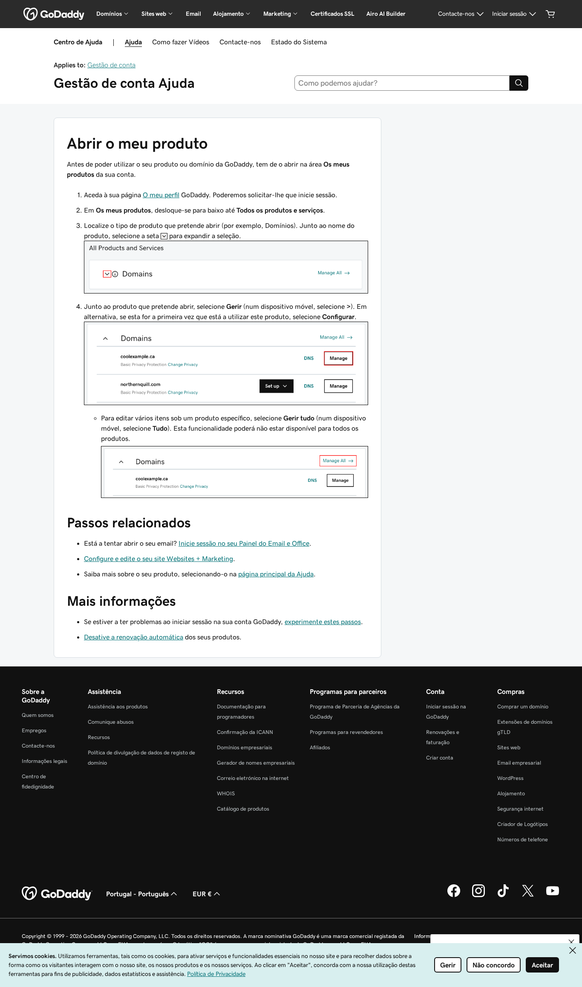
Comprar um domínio (522, 706)
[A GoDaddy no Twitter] (528, 895)
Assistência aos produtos (118, 706)
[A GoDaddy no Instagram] (478, 895)
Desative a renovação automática (133, 636)
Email (193, 14)
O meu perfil (161, 194)
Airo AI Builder (386, 14)
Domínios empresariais (244, 747)
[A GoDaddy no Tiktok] (503, 895)
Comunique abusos (111, 722)
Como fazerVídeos (180, 41)
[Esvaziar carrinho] (550, 14)
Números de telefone (522, 839)
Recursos (99, 737)
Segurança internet (520, 808)
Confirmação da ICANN (245, 732)
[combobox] (402, 83)
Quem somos (38, 715)
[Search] (519, 83)
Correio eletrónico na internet (253, 778)
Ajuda (133, 41)
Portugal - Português (137, 893)
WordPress (510, 778)
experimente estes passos (323, 621)
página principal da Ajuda (276, 573)
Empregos (34, 730)
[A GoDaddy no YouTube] (552, 895)
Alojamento (511, 793)
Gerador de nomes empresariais (256, 762)
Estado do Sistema (299, 41)
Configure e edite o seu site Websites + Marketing (158, 558)
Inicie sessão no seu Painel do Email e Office (244, 543)
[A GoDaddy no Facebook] (453, 895)
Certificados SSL (332, 14)
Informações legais (44, 761)
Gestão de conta (111, 64)
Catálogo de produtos (243, 808)
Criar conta (439, 757)
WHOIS (226, 793)
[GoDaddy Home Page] (57, 893)
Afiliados (320, 747)
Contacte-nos (240, 41)
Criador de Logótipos (522, 824)
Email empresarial (519, 762)
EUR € (202, 893)
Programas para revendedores (346, 732)
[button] (571, 942)
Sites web (508, 747)
